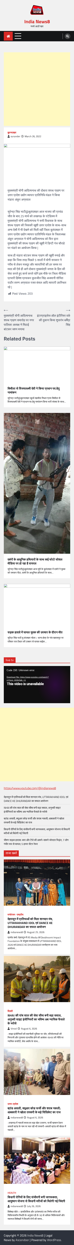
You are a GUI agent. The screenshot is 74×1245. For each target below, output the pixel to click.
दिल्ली (10, 1011)
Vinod (14, 1028)
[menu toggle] (18, 36)
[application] (37, 684)
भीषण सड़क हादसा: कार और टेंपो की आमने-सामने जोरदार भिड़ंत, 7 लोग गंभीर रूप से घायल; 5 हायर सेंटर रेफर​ (36, 842)
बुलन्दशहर (12, 132)
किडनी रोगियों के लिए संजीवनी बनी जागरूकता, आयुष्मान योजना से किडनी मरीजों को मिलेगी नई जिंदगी (36, 1199)
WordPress (54, 1240)
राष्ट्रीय (20, 914)
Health (12, 1192)
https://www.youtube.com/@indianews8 (30, 788)
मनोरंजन (11, 914)
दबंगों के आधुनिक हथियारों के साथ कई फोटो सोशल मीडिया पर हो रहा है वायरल (35, 561)
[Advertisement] (37, 89)
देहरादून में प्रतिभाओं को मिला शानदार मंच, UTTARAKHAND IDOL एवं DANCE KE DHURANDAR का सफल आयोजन (36, 799)
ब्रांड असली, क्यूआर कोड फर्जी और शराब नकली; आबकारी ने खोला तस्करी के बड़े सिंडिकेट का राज (34, 1110)
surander (15, 136)
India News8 (37, 21)
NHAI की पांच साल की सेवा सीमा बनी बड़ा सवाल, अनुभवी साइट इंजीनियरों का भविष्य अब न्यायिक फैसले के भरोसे (32, 810)
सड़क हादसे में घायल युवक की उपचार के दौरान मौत (35, 632)
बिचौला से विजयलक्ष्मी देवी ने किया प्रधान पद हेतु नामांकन (34, 390)
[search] (67, 36)
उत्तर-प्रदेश (13, 1104)
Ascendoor (22, 1240)
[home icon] (8, 36)
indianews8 (17, 932)
